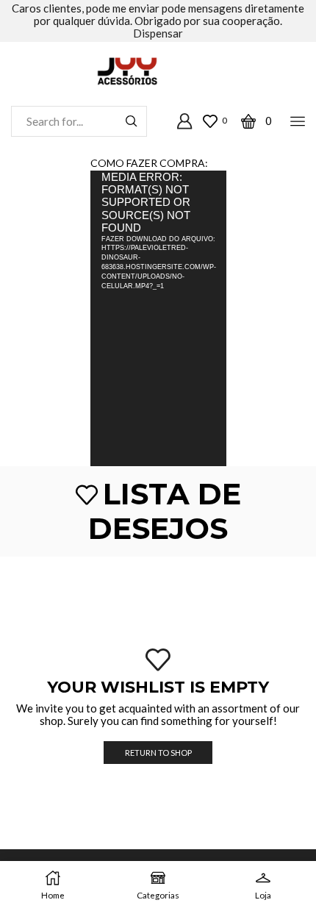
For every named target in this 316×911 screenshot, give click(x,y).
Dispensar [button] (158, 33)
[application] (158, 318)
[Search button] (131, 121)
